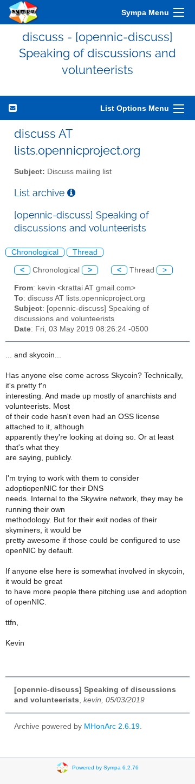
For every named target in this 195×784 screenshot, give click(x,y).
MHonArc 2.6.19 (112, 726)
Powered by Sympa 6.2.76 (105, 767)
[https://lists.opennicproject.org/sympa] (24, 12)
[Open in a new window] (71, 192)
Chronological (34, 252)
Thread (85, 252)
